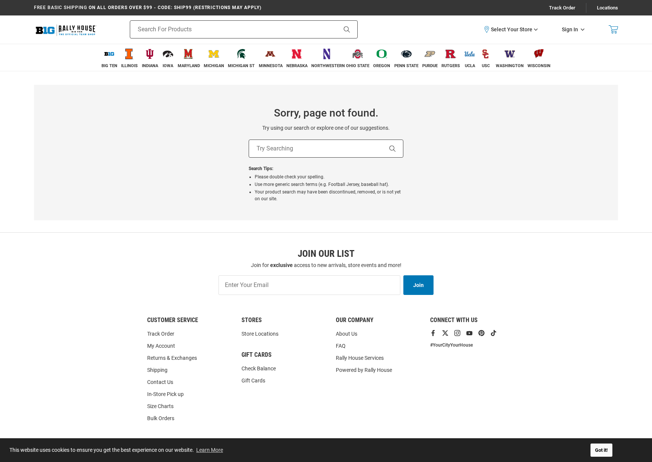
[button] (510, 29)
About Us (346, 334)
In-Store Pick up (165, 394)
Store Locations (259, 334)
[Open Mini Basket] (613, 29)
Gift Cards (253, 381)
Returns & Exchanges (172, 358)
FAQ (341, 346)
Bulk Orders (160, 418)
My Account (161, 346)
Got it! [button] (601, 450)
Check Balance (258, 368)
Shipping (157, 370)
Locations (607, 8)
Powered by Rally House (364, 370)
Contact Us (160, 382)
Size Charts (160, 406)
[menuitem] (109, 57)
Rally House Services (360, 358)
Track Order (562, 8)
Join (418, 285)
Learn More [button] (209, 450)
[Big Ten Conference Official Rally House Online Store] (66, 29)
